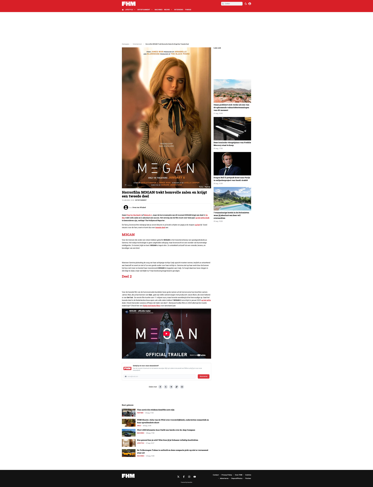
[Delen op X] (166, 387)
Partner (140, 413)
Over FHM (238, 475)
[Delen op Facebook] (160, 387)
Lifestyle (140, 443)
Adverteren (224, 478)
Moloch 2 (148, 215)
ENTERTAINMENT (143, 10)
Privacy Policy (227, 475)
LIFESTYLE (129, 10)
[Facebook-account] (184, 477)
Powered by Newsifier (186, 482)
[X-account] (178, 477)
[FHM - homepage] (129, 4)
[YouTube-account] (194, 477)
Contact (216, 475)
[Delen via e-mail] (182, 387)
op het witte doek (202, 218)
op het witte (206, 300)
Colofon (248, 475)
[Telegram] (171, 387)
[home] (123, 10)
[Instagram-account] (189, 477)
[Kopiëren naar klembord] (177, 387)
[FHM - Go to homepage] (128, 476)
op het (197, 225)
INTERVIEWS (179, 10)
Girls (139, 425)
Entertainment (141, 200)
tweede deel (160, 227)
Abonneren (203, 376)
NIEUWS (167, 10)
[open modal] (249, 3)
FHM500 (188, 10)
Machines (140, 433)
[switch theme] (245, 3)
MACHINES (159, 10)
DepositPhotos (236, 478)
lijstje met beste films (151, 306)
